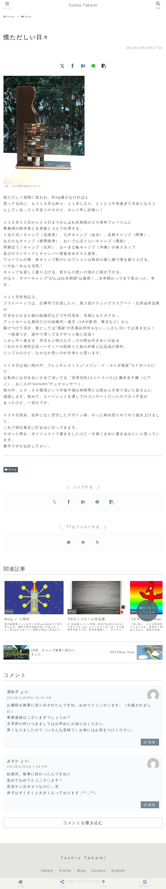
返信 (152, 742)
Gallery (47, 871)
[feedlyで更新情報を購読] (83, 542)
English (118, 871)
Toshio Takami (83, 5)
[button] (103, 65)
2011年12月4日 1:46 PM (27, 766)
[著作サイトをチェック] (68, 542)
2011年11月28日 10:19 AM (29, 697)
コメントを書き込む (83, 822)
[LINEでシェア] (93, 65)
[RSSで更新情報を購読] (97, 542)
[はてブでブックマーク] (83, 65)
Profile (65, 871)
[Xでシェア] (62, 65)
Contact (98, 871)
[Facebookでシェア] (72, 65)
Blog (12, 469)
